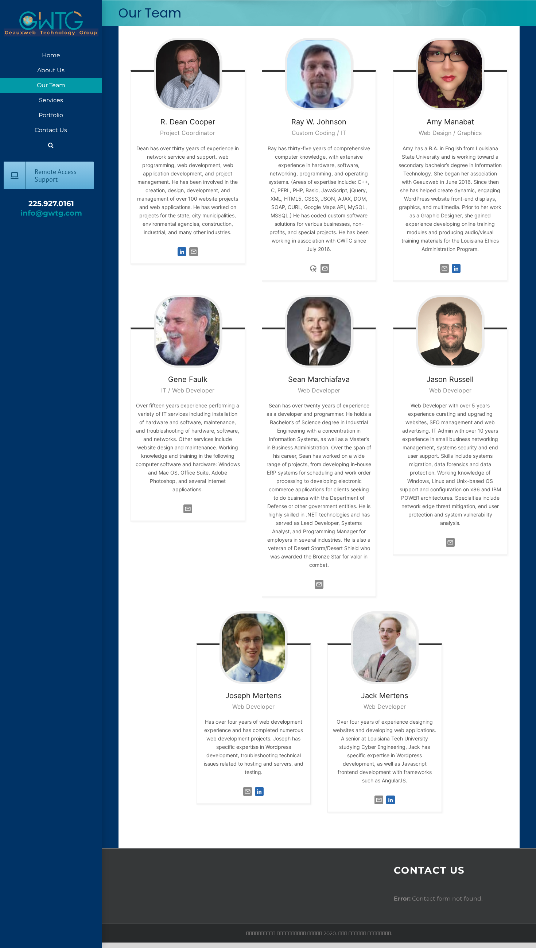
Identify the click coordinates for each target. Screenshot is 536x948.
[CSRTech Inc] (313, 264)
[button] (51, 145)
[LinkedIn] (182, 247)
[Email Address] (193, 247)
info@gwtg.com (51, 213)
